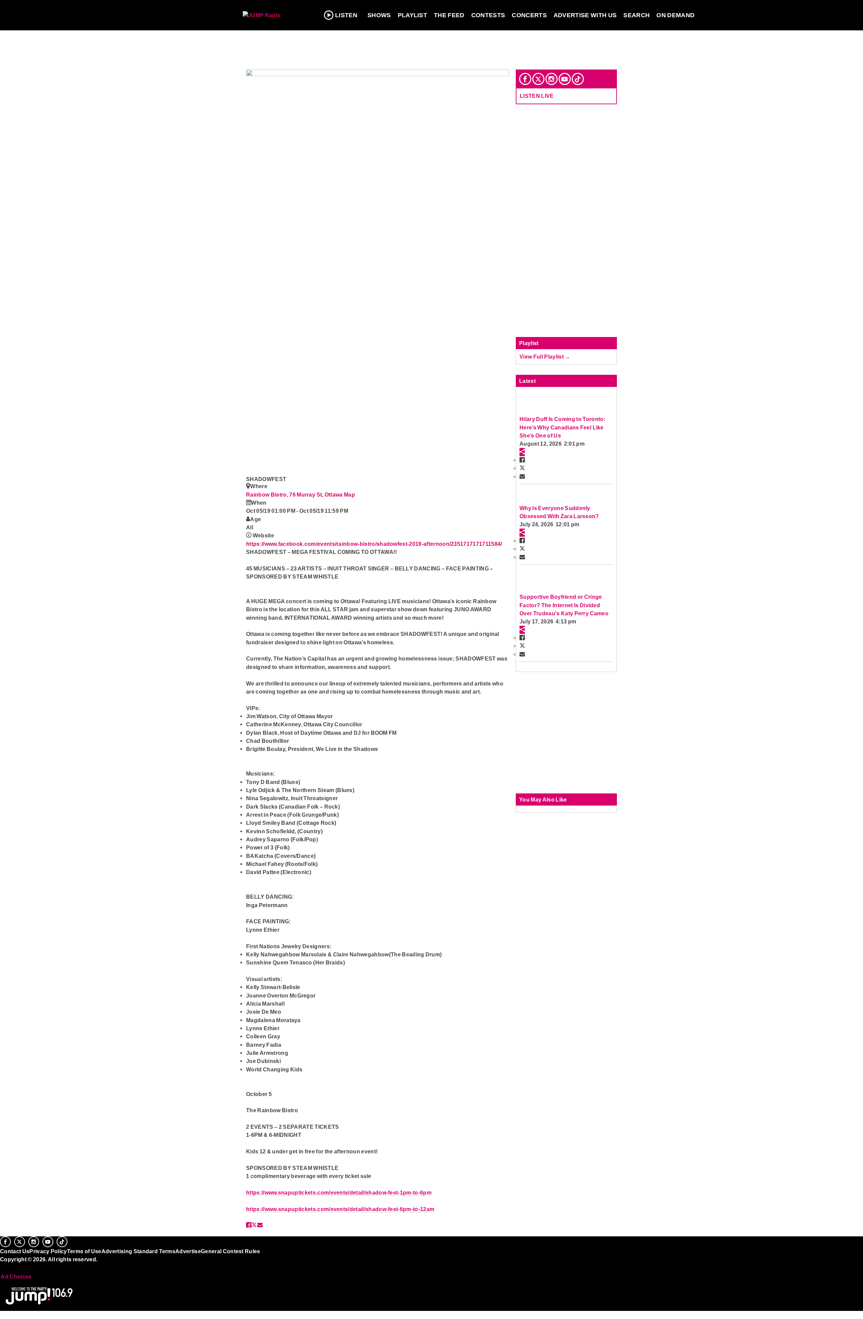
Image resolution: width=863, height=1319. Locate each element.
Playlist (412, 15)
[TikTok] (578, 79)
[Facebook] (525, 79)
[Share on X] (254, 1225)
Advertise (188, 1251)
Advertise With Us (585, 15)
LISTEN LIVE (537, 96)
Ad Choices (16, 1276)
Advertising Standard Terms (138, 1251)
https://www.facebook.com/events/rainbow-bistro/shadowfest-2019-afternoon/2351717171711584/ (374, 544)
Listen (346, 15)
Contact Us (14, 1251)
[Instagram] (551, 79)
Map (349, 495)
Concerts (529, 15)
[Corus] (3, 1266)
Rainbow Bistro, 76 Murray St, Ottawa (295, 495)
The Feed (449, 15)
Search (636, 15)
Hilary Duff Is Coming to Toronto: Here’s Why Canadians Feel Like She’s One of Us (562, 427)
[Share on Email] (260, 1225)
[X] (538, 79)
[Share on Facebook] (248, 1225)
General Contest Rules (230, 1251)
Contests (488, 15)
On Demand (675, 15)
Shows (379, 15)
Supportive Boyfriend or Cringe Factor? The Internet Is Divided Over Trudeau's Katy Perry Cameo (563, 605)
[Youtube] (565, 79)
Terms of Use (84, 1251)
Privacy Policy (48, 1251)
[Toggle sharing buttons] (522, 452)
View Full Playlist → (544, 357)
